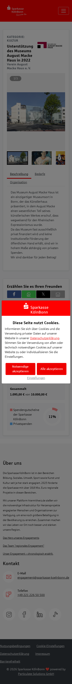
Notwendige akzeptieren (20, 369)
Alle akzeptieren (52, 369)
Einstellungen (36, 378)
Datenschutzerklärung (44, 338)
